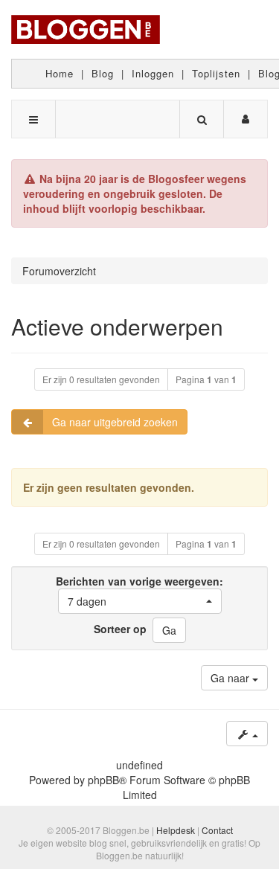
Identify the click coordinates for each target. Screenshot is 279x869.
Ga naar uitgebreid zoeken (115, 421)
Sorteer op (120, 628)
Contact (217, 830)
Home (59, 73)
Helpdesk (175, 830)
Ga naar (231, 677)
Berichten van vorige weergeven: (139, 591)
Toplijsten (216, 73)
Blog (103, 73)
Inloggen (153, 73)
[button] (140, 601)
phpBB (103, 779)
